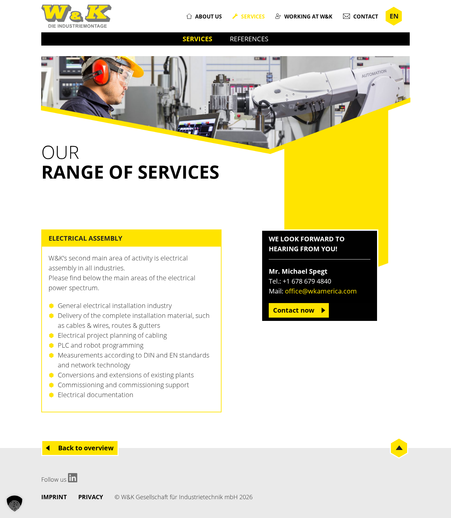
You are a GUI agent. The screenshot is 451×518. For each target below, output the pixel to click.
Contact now (293, 310)
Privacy (90, 497)
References (249, 38)
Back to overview (86, 447)
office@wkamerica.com (321, 291)
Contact (365, 16)
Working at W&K (308, 16)
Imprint (54, 497)
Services (253, 16)
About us (208, 16)
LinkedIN (72, 477)
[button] (14, 503)
